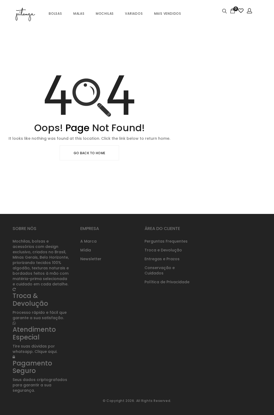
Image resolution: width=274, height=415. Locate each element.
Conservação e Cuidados (159, 270)
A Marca (88, 241)
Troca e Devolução (163, 250)
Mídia (85, 250)
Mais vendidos (167, 13)
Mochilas (105, 13)
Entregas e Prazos (162, 259)
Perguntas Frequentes (166, 241)
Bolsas (55, 13)
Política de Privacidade (166, 282)
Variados (134, 13)
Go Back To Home (89, 153)
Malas (79, 13)
